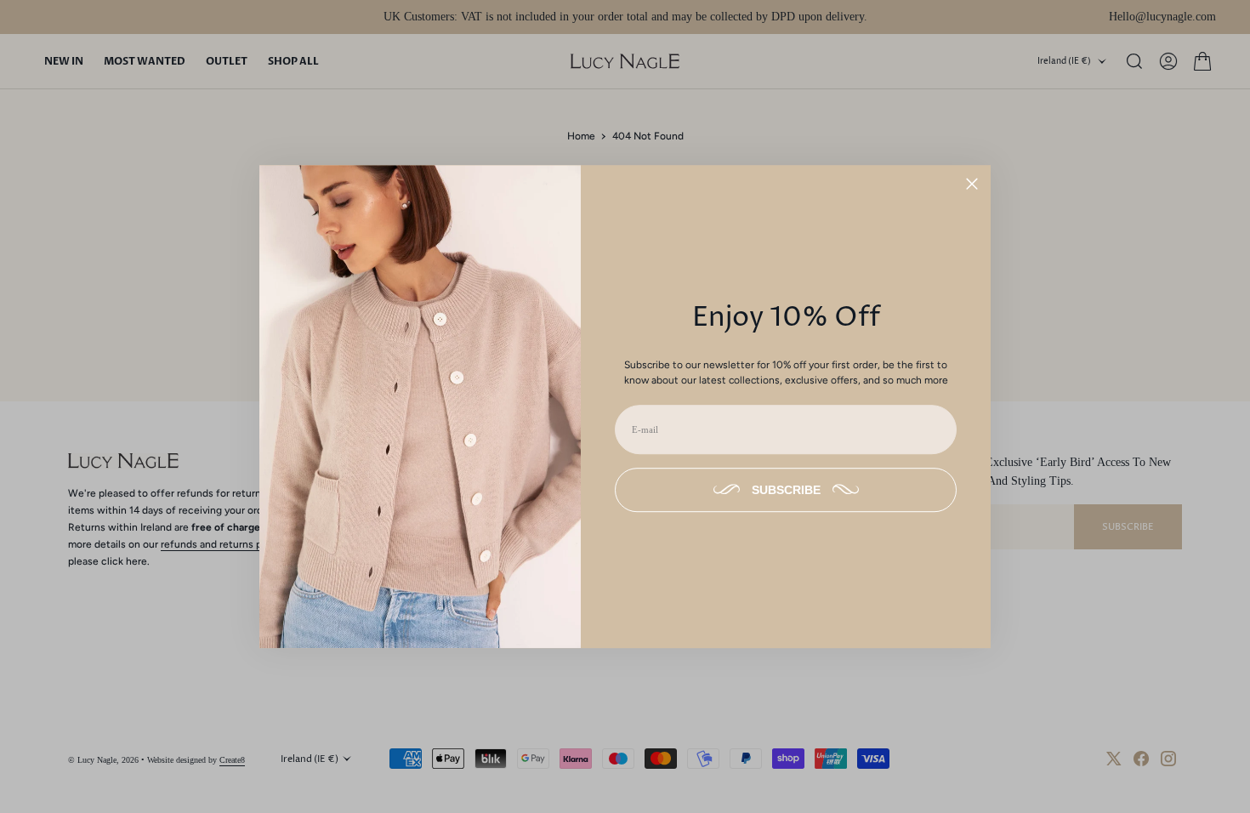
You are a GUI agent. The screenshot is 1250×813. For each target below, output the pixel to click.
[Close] (972, 183)
